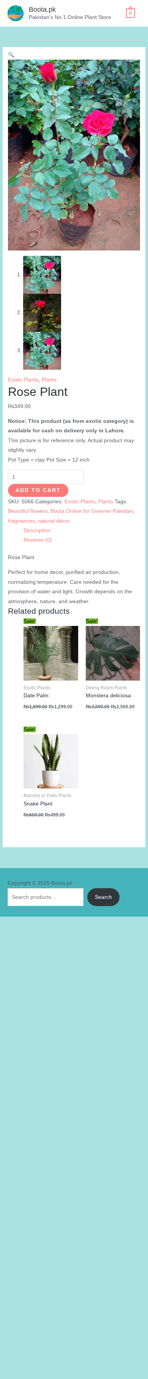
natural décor (54, 521)
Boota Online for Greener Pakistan (91, 511)
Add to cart (38, 490)
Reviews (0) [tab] (38, 540)
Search (103, 897)
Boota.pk (42, 9)
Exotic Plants (23, 380)
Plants (49, 380)
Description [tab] (37, 530)
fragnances (21, 521)
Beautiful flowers (27, 511)
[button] (11, 55)
